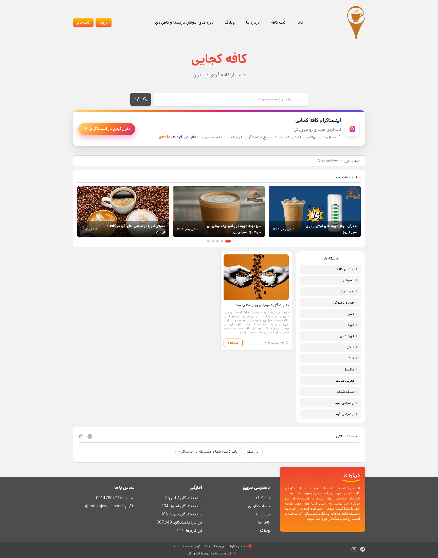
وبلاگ (230, 22)
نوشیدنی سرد (344, 402)
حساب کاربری (259, 506)
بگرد (138, 99)
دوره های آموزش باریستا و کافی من (184, 22)
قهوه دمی (347, 336)
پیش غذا (347, 291)
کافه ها (264, 522)
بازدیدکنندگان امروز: (185, 506)
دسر (351, 313)
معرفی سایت (344, 380)
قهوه (351, 324)
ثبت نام (83, 22)
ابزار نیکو (253, 451)
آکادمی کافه (345, 269)
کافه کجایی (352, 161)
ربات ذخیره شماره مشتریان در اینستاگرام (209, 451)
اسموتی (348, 280)
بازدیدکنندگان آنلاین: (184, 498)
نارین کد (194, 553)
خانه (300, 22)
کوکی (350, 347)
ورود (103, 22)
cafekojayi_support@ (104, 506)
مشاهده (233, 343)
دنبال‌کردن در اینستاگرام (110, 129)
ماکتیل (348, 369)
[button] (228, 241)
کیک (351, 358)
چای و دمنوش (343, 302)
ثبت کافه (278, 22)
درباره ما (253, 22)
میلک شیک (345, 391)
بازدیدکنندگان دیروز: (185, 514)
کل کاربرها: (193, 530)
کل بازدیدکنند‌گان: (187, 522)
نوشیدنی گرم (345, 414)
